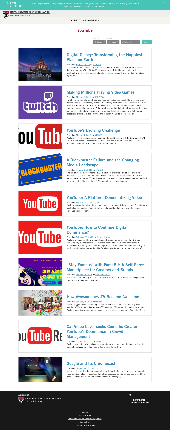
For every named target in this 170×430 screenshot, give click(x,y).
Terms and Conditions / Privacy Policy (85, 418)
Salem (98, 341)
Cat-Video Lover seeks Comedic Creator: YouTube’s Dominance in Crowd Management (103, 331)
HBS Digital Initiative (42, 3)
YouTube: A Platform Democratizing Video (104, 197)
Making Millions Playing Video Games (100, 92)
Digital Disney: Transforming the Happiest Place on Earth (104, 57)
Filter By (110, 38)
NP (98, 202)
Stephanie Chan (104, 237)
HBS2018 (99, 97)
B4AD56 (97, 64)
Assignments (91, 20)
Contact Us (85, 422)
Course (75, 20)
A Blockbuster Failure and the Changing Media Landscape (103, 162)
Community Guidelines (85, 425)
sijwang (98, 301)
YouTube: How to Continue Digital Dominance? (97, 230)
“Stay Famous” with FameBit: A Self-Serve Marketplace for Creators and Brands (105, 267)
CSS (100, 368)
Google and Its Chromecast (91, 363)
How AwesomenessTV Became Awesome (103, 296)
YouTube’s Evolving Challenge (93, 130)
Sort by (96, 38)
